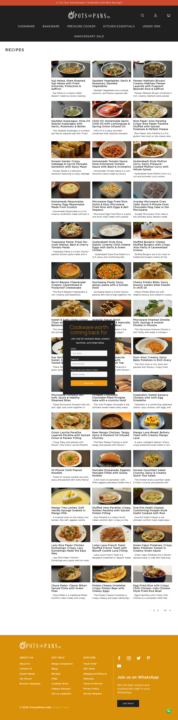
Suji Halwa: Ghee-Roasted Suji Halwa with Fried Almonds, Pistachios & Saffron (68, 85)
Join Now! (128, 703)
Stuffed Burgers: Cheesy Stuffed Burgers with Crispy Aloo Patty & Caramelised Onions (151, 246)
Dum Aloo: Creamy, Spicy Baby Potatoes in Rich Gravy (152, 358)
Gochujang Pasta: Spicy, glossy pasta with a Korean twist (110, 285)
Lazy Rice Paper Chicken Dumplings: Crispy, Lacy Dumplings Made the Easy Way (68, 549)
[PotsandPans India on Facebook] (119, 658)
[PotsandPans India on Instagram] (129, 658)
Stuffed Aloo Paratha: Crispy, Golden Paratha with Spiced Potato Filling (111, 511)
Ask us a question (61, 694)
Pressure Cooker (81, 26)
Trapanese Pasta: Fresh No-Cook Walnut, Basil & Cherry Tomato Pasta (69, 245)
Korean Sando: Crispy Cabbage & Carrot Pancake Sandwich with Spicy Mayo (69, 164)
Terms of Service (93, 684)
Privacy (56, 707)
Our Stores (26, 679)
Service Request (92, 694)
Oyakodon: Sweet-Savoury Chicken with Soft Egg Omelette (150, 398)
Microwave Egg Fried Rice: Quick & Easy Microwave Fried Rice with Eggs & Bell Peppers (110, 205)
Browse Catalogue (30, 684)
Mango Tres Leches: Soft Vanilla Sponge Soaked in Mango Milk (68, 511)
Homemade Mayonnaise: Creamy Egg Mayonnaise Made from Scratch (67, 204)
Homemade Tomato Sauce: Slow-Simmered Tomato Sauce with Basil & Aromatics (111, 164)
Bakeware (51, 26)
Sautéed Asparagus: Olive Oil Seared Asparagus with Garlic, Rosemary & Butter (70, 124)
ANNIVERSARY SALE (89, 36)
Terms (65, 707)
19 (165, 610)
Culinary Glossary (60, 689)
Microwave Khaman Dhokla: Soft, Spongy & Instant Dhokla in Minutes (151, 323)
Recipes (55, 674)
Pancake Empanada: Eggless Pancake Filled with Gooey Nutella (111, 473)
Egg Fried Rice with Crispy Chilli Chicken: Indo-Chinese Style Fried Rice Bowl (151, 588)
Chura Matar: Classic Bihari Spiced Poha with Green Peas (69, 588)
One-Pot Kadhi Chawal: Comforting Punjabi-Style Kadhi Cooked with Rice (150, 511)
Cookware (26, 26)
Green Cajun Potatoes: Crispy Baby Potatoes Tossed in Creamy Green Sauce (152, 548)
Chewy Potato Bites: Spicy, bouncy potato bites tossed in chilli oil (151, 285)
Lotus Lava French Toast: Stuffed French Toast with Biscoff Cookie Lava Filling (110, 548)
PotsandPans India (40, 707)
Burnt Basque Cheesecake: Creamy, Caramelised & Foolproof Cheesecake (68, 285)
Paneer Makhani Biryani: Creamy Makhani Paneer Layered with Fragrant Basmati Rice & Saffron (149, 85)
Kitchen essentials (119, 26)
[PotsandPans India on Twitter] (139, 658)
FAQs (54, 679)
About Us (25, 664)
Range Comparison (62, 664)
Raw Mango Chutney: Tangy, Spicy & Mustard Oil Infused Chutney (111, 435)
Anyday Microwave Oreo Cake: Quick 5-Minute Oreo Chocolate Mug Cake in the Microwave (151, 205)
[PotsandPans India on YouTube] (119, 666)
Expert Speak (27, 674)
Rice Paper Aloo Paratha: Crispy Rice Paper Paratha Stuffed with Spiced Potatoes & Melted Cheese (150, 125)
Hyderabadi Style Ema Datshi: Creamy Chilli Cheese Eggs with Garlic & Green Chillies (111, 246)
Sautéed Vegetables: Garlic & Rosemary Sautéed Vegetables (111, 84)
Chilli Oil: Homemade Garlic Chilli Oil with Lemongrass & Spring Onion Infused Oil (111, 124)
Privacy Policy (91, 689)
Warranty (88, 679)
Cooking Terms (59, 684)
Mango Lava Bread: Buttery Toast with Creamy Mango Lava (151, 435)
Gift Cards (89, 669)
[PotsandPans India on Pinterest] (148, 658)
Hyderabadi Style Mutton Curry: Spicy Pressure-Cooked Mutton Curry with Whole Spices (150, 165)
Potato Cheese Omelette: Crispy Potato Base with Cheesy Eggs (109, 588)
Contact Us (26, 669)
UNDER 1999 (151, 26)
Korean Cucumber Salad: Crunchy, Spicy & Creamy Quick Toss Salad (149, 473)
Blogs (54, 669)
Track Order (90, 664)
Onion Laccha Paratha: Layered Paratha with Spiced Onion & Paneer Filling (70, 435)
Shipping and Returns (95, 674)
